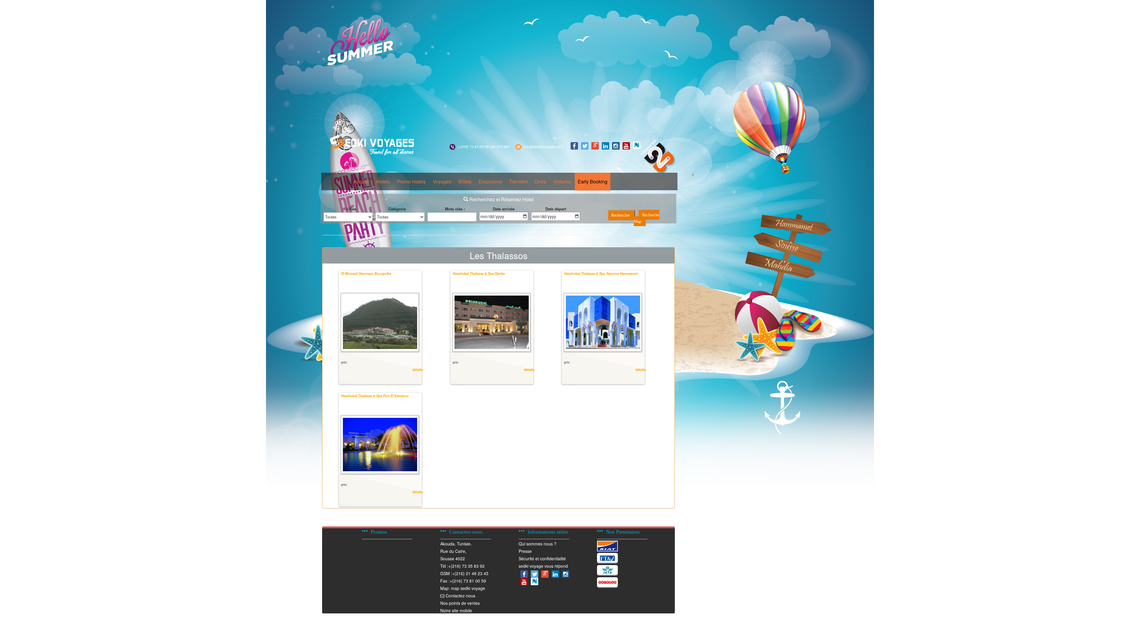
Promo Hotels (411, 181)
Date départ (555, 209)
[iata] (607, 569)
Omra (540, 181)
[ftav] (607, 557)
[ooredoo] (607, 582)
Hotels (383, 181)
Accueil (361, 181)
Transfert (518, 181)
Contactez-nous (459, 596)
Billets (464, 181)
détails (417, 369)
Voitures (562, 181)
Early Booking (592, 181)
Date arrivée (503, 209)
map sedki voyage (468, 588)
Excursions (490, 181)
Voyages (442, 181)
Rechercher (620, 215)
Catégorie (397, 209)
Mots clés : (455, 209)
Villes (351, 209)
